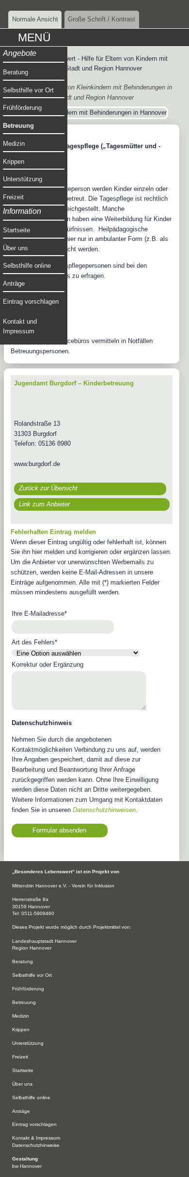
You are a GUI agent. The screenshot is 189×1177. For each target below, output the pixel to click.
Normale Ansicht (35, 19)
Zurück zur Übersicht (48, 488)
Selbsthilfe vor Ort (28, 90)
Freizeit (13, 197)
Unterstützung (22, 179)
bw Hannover (27, 1166)
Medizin (14, 143)
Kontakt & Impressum (36, 1138)
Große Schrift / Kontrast (101, 19)
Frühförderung (22, 107)
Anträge (14, 283)
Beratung (15, 72)
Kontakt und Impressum (20, 326)
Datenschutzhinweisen (104, 810)
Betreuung (18, 125)
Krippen (13, 161)
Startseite (16, 230)
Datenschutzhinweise (36, 1145)
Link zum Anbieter (44, 504)
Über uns (15, 248)
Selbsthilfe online (27, 265)
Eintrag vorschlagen (31, 301)
